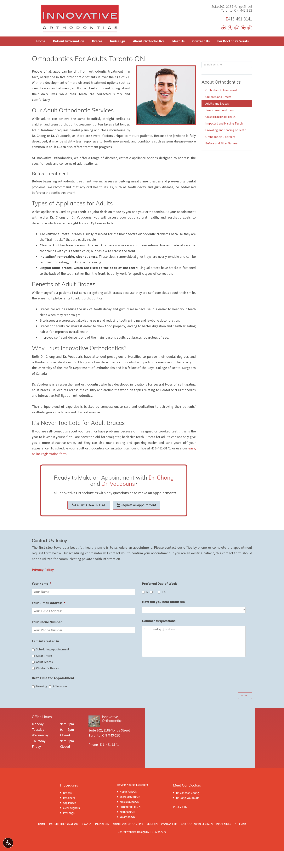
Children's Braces (47, 668)
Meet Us (178, 41)
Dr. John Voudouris (187, 798)
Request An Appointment (138, 505)
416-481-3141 (239, 19)
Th (164, 592)
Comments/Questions (158, 621)
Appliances (69, 803)
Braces (97, 41)
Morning (41, 686)
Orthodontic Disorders (220, 137)
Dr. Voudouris (118, 484)
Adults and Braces (217, 104)
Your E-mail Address (48, 603)
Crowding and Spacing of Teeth (225, 130)
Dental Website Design (131, 832)
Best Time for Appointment (53, 678)
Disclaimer (223, 824)
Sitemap (240, 824)
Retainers (69, 798)
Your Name (41, 583)
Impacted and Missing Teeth (224, 123)
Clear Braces (44, 656)
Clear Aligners (71, 808)
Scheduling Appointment (52, 649)
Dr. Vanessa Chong (187, 793)
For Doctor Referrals (233, 41)
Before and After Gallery (221, 143)
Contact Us (201, 41)
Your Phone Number (47, 622)
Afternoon (60, 686)
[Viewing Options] (8, 843)
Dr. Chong (161, 478)
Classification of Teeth (220, 117)
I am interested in (45, 641)
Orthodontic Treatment (221, 90)
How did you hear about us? (163, 602)
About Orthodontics (148, 41)
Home (40, 41)
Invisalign (117, 41)
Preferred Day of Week (159, 583)
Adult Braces (44, 662)
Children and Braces (218, 97)
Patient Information (68, 41)
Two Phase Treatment (220, 110)
